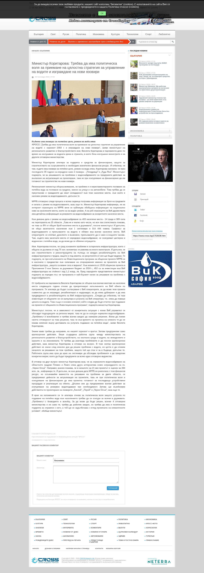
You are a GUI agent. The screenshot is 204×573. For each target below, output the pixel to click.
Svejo (141, 221)
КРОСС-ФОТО (152, 523)
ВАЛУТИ (121, 528)
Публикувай (112, 488)
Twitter (142, 210)
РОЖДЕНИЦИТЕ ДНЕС (45, 540)
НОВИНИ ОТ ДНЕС (70, 532)
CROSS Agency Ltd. (87, 558)
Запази (142, 194)
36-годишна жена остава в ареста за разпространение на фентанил (153, 122)
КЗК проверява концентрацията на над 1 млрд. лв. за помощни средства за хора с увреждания (154, 76)
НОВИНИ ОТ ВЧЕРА (99, 532)
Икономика (98, 34)
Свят (53, 34)
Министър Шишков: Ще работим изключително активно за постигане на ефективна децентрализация (154, 88)
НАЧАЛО (35, 51)
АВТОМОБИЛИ (97, 536)
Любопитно (164, 34)
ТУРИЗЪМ (150, 536)
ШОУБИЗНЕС (68, 536)
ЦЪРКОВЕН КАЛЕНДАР (128, 532)
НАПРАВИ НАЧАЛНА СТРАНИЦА (77, 548)
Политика (81, 34)
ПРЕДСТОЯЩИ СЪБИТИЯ (96, 541)
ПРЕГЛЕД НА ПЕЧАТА (72, 540)
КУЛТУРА (39, 523)
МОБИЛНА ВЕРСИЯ (113, 548)
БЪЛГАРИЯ (45, 51)
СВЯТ (65, 519)
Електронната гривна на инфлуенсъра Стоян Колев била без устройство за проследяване (154, 111)
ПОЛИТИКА (123, 519)
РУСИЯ (93, 519)
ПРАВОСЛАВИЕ (152, 540)
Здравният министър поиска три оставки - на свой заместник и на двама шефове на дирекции (152, 99)
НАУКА (38, 536)
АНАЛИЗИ (40, 528)
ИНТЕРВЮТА (68, 528)
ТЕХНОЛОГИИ (69, 523)
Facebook (143, 215)
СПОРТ (94, 523)
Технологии (132, 34)
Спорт (148, 34)
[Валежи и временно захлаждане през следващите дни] (132, 41)
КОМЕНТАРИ (96, 528)
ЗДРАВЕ (121, 536)
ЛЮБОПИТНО (124, 523)
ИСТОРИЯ (150, 532)
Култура (115, 34)
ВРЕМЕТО (40, 532)
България (39, 34)
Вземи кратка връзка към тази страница (147, 231)
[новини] (42, 19)
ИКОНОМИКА (151, 519)
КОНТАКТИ (99, 548)
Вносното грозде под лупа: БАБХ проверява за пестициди (153, 64)
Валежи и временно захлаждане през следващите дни (95, 41)
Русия (66, 34)
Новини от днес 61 (38, 42)
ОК (102, 13)
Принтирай (144, 199)
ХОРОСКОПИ (151, 528)
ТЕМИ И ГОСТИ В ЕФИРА (128, 540)
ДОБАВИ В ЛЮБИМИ (52, 548)
